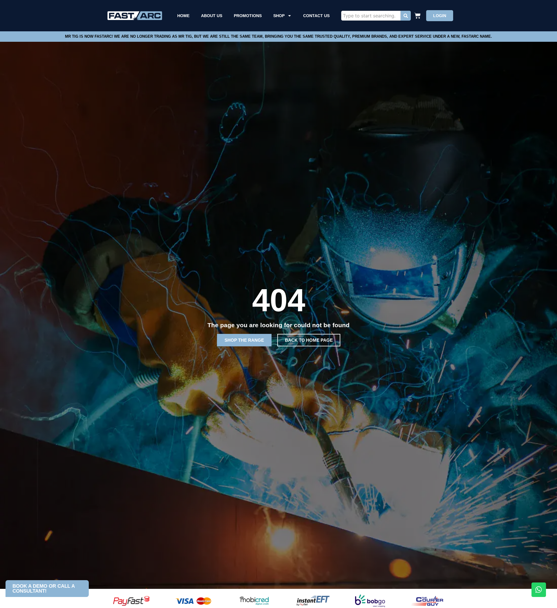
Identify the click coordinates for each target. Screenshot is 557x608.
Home (183, 15)
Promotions (248, 15)
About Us (211, 15)
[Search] (406, 16)
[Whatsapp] (538, 589)
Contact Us (316, 15)
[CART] (418, 16)
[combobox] (371, 16)
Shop (279, 15)
